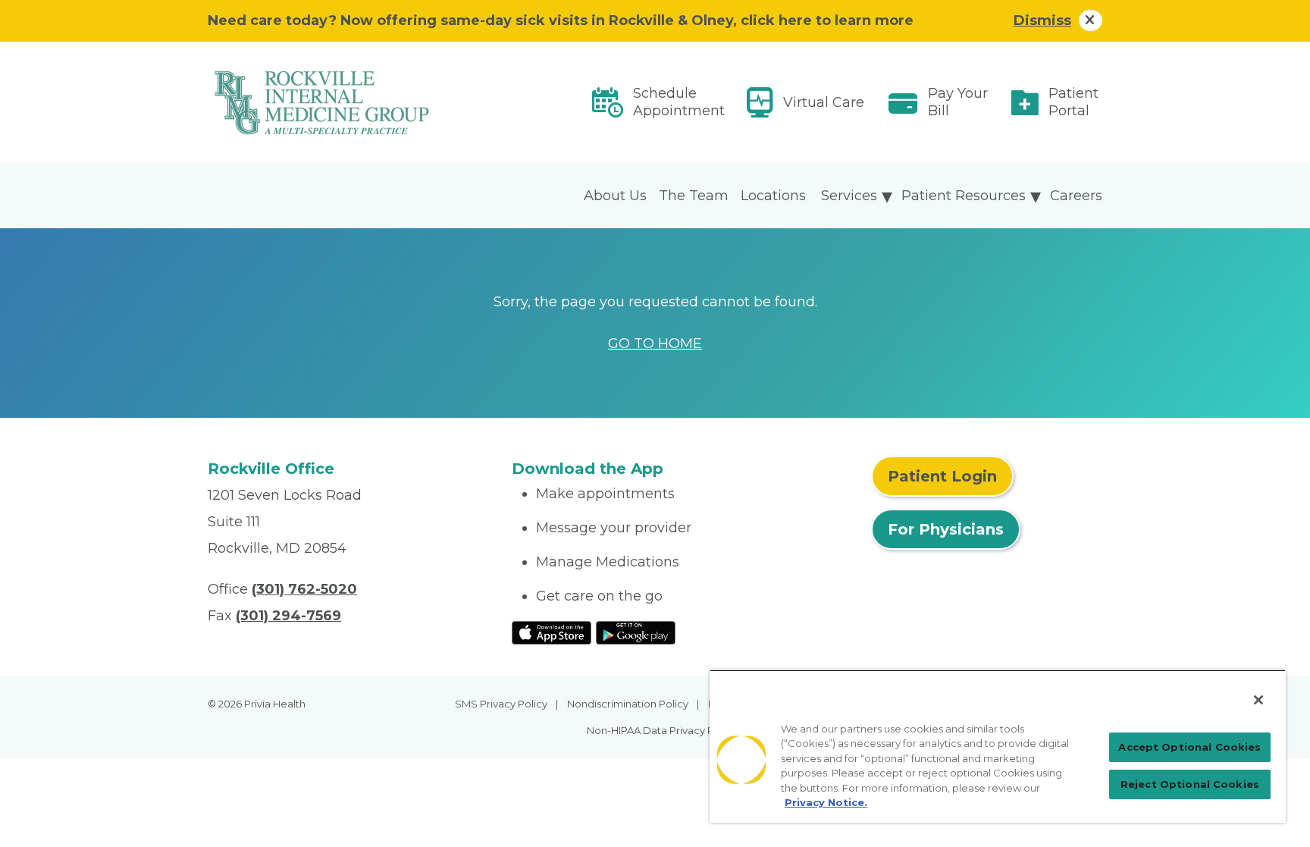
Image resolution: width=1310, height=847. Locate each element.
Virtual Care (823, 102)
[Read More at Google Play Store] (635, 631)
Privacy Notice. (826, 802)
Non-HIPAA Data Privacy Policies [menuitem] (666, 730)
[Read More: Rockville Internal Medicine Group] (351, 102)
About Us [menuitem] (615, 195)
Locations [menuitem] (773, 195)
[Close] (1258, 700)
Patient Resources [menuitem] (963, 195)
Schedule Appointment (679, 102)
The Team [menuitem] (694, 195)
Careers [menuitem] (1076, 195)
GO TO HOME (655, 343)
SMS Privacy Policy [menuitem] (501, 704)
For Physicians (946, 529)
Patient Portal (1073, 102)
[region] (998, 746)
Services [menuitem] (849, 195)
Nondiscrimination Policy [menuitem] (627, 704)
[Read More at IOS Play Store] (551, 631)
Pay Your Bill (958, 102)
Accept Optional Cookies (1189, 747)
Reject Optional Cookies (1189, 784)
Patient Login (942, 476)
